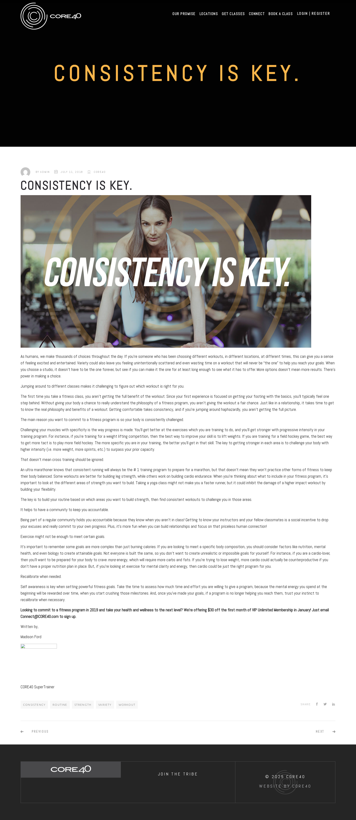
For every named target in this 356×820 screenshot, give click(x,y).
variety (104, 704)
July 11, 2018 (72, 172)
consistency (34, 704)
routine (60, 704)
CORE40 (100, 172)
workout (127, 704)
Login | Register (313, 13)
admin (45, 172)
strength (83, 704)
